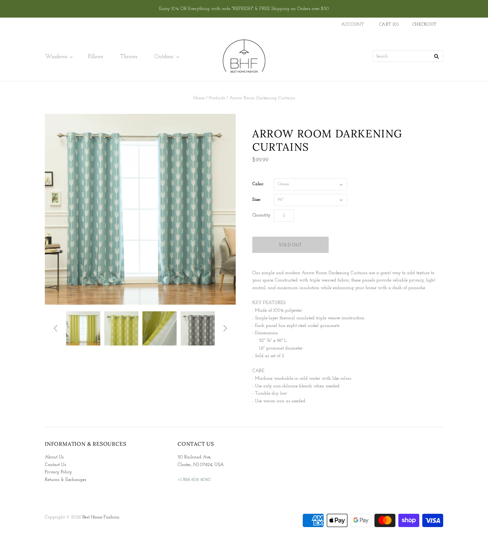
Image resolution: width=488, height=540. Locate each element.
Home (198, 98)
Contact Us (55, 464)
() (389, 24)
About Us (54, 457)
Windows (56, 56)
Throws (128, 56)
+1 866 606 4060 (194, 479)
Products (217, 98)
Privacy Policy (58, 472)
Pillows (95, 56)
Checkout (424, 24)
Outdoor (164, 56)
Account (352, 24)
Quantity (261, 215)
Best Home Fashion (101, 517)
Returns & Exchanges (65, 479)
